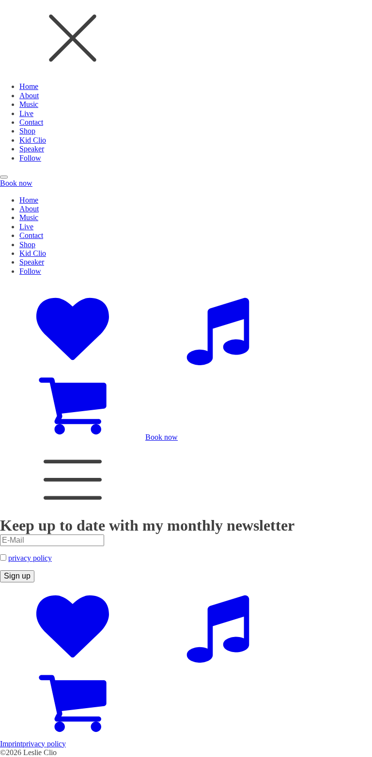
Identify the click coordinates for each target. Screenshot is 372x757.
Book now (16, 183)
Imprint (11, 744)
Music (28, 104)
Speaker (31, 149)
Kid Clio (32, 140)
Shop (27, 131)
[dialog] (186, 81)
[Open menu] (4, 177)
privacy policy (30, 558)
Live (26, 113)
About (29, 95)
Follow (30, 158)
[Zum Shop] (72, 437)
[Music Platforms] (218, 362)
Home (28, 86)
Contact (31, 122)
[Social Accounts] (72, 362)
